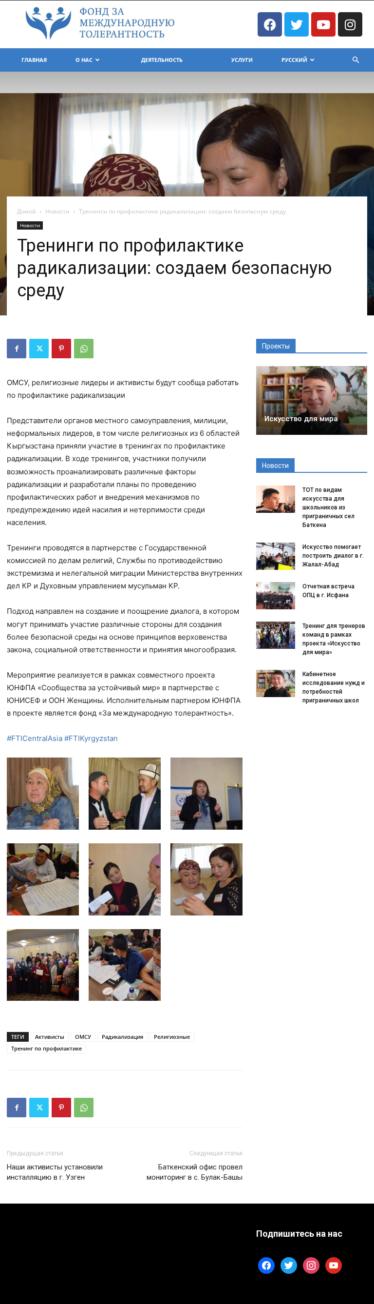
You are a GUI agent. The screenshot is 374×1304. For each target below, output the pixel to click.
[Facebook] (270, 24)
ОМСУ (83, 1036)
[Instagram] (350, 24)
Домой (26, 211)
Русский (294, 59)
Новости (57, 211)
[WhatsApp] (84, 348)
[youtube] (333, 1264)
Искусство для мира (301, 418)
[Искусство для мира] (311, 400)
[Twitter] (296, 24)
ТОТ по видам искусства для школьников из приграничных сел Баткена (328, 507)
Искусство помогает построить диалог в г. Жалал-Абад (333, 556)
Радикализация (122, 1036)
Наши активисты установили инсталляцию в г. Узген (55, 1172)
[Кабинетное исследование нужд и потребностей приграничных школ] (275, 683)
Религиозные (172, 1036)
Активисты (49, 1036)
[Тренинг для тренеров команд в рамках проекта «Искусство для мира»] (275, 635)
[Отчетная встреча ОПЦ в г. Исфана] (275, 595)
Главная (34, 59)
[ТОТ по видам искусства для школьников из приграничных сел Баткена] (275, 499)
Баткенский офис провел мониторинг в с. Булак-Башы (195, 1172)
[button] (355, 60)
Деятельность (162, 59)
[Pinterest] (61, 348)
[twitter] (288, 1264)
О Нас (84, 59)
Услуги (242, 59)
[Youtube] (323, 24)
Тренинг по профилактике (46, 1048)
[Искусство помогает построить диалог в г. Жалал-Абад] (275, 556)
